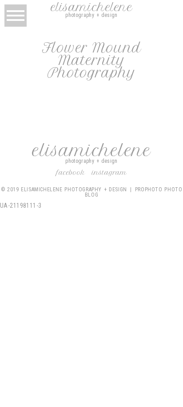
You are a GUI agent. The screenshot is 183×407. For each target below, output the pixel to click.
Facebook (70, 173)
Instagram (109, 173)
